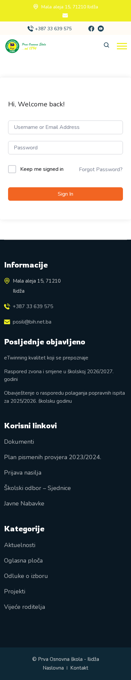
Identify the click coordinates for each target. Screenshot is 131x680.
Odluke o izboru (26, 576)
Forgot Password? (101, 169)
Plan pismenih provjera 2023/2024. (52, 457)
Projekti (14, 591)
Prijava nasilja (22, 473)
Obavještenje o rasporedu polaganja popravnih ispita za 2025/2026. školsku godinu (64, 396)
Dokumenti (19, 442)
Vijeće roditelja (24, 607)
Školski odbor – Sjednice (37, 488)
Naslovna (53, 668)
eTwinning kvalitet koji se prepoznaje (46, 357)
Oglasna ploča (23, 560)
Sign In (65, 194)
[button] (122, 46)
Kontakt (79, 668)
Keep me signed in (41, 169)
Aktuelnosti (19, 545)
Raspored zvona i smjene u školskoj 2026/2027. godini (59, 375)
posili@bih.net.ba (32, 322)
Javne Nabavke (24, 503)
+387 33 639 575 (53, 29)
